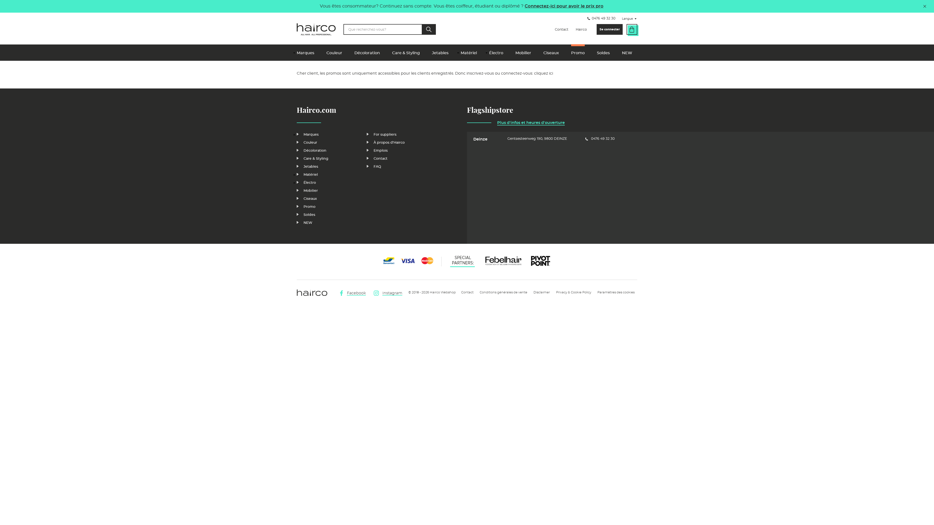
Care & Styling (406, 53)
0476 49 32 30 (603, 18)
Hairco (581, 29)
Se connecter (610, 29)
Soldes (603, 53)
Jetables (440, 53)
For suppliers (385, 134)
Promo (578, 53)
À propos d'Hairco (389, 142)
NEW (627, 53)
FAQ (377, 166)
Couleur (334, 53)
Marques (305, 53)
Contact (561, 29)
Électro (496, 53)
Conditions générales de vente (503, 292)
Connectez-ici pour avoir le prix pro (564, 6)
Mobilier (523, 53)
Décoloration (367, 53)
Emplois (381, 150)
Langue (630, 19)
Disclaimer (541, 292)
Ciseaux (551, 53)
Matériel (469, 53)
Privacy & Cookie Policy (573, 292)
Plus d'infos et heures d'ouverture (531, 123)
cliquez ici (543, 73)
